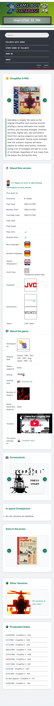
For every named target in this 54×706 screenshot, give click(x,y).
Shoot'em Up (26, 381)
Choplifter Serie (28, 440)
